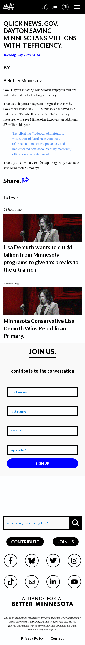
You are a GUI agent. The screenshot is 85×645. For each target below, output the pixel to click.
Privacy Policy (32, 638)
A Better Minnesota (22, 80)
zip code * (17, 442)
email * (15, 422)
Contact (57, 638)
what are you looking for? (27, 513)
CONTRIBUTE (25, 541)
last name (17, 403)
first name (18, 384)
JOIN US (66, 541)
